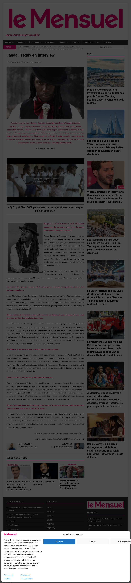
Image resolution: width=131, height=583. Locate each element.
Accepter (59, 541)
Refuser (92, 541)
